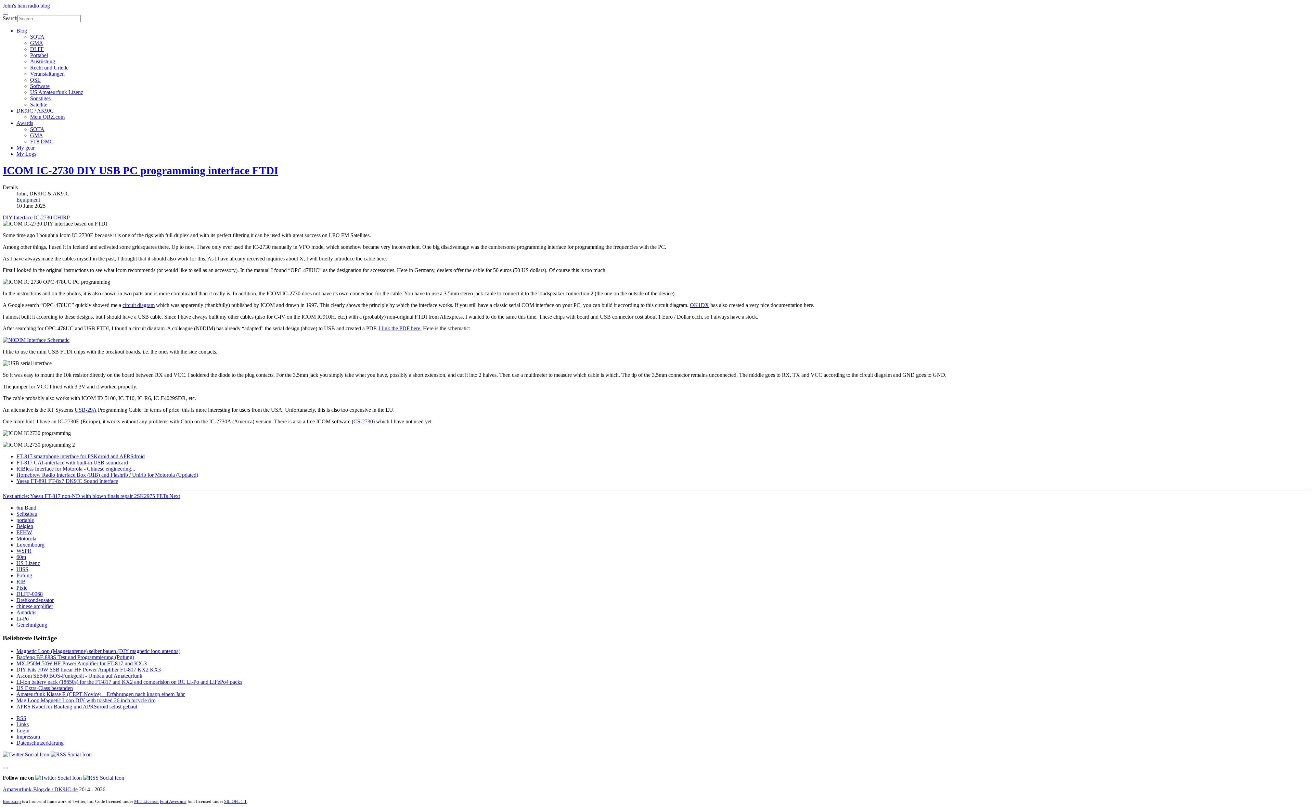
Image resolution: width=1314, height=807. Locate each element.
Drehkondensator (35, 600)
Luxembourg (30, 545)
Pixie (21, 588)
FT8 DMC (41, 141)
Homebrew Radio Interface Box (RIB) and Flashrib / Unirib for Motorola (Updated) (107, 475)
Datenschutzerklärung (40, 743)
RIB (21, 582)
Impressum (28, 737)
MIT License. (146, 801)
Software (40, 86)
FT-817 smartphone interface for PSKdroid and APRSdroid (80, 456)
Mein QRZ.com (47, 117)
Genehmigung (31, 625)
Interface (24, 217)
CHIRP (61, 217)
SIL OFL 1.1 (235, 801)
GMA (36, 43)
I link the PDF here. (400, 328)
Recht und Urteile (49, 68)
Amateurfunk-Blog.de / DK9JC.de (40, 789)
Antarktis (26, 612)
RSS (21, 718)
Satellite (38, 104)
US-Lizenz (28, 563)
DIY (8, 217)
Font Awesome (173, 801)
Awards (24, 123)
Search (10, 18)
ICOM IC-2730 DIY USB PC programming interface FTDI (140, 170)
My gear (25, 148)
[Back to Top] (5, 768)
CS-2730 (363, 421)
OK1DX (699, 305)
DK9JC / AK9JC (35, 111)
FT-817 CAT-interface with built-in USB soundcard (72, 462)
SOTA (37, 37)
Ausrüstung (42, 61)
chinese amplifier (34, 606)
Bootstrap (12, 801)
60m (21, 557)
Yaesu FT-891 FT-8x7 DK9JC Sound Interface (67, 481)
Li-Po (22, 619)
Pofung (24, 575)
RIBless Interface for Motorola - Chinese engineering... (75, 469)
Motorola (26, 538)
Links (22, 724)
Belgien (24, 526)
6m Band (26, 508)
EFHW (24, 532)
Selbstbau (26, 514)
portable (25, 520)
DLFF (37, 49)
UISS (22, 569)
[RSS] (71, 754)
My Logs (26, 154)
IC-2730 (43, 217)
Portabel (39, 55)
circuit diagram (139, 305)
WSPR (23, 551)
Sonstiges (40, 98)
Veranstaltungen (47, 74)
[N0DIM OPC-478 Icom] (36, 340)
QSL (35, 80)
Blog (21, 31)
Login (22, 730)
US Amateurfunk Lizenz (56, 92)
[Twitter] (26, 754)
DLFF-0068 (29, 594)
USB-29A (85, 410)
